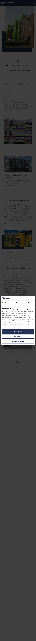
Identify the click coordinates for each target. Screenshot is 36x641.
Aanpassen (17, 336)
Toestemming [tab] (6, 303)
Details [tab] (18, 303)
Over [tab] (29, 303)
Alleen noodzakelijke (18, 341)
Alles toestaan (18, 331)
